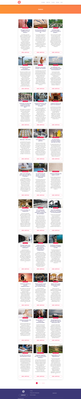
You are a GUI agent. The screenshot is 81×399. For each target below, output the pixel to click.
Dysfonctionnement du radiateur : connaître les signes (40, 104)
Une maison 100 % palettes (40, 140)
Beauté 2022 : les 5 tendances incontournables (40, 321)
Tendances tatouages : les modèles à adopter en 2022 (55, 246)
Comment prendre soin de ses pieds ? (25, 320)
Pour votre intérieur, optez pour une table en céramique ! (25, 175)
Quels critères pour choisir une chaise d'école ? (55, 285)
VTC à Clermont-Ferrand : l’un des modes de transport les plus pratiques (40, 211)
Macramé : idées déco (25, 139)
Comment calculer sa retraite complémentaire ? (25, 285)
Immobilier (43, 2)
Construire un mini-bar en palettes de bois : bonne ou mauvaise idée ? (25, 105)
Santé (62, 2)
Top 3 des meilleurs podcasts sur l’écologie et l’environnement (55, 211)
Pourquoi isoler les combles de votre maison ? (25, 31)
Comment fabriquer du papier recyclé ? (55, 174)
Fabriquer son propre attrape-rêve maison (40, 68)
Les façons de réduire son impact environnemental (25, 68)
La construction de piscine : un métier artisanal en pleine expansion (40, 175)
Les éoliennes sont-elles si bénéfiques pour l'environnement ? (55, 68)
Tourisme (53, 2)
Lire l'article (25, 52)
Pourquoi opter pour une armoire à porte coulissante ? (25, 246)
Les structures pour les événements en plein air (40, 31)
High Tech (48, 2)
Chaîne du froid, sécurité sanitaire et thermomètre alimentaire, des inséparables (40, 248)
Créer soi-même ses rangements (25, 210)
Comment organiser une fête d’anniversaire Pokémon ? (40, 356)
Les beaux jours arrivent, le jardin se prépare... (56, 31)
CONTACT (23, 395)
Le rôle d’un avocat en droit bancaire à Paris (25, 355)
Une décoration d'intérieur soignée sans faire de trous (55, 141)
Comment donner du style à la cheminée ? (55, 104)
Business (57, 2)
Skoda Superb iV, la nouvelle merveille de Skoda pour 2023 (55, 321)
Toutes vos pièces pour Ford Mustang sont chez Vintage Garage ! (40, 285)
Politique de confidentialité (34, 392)
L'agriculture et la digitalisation (55, 355)
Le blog (31, 390)
